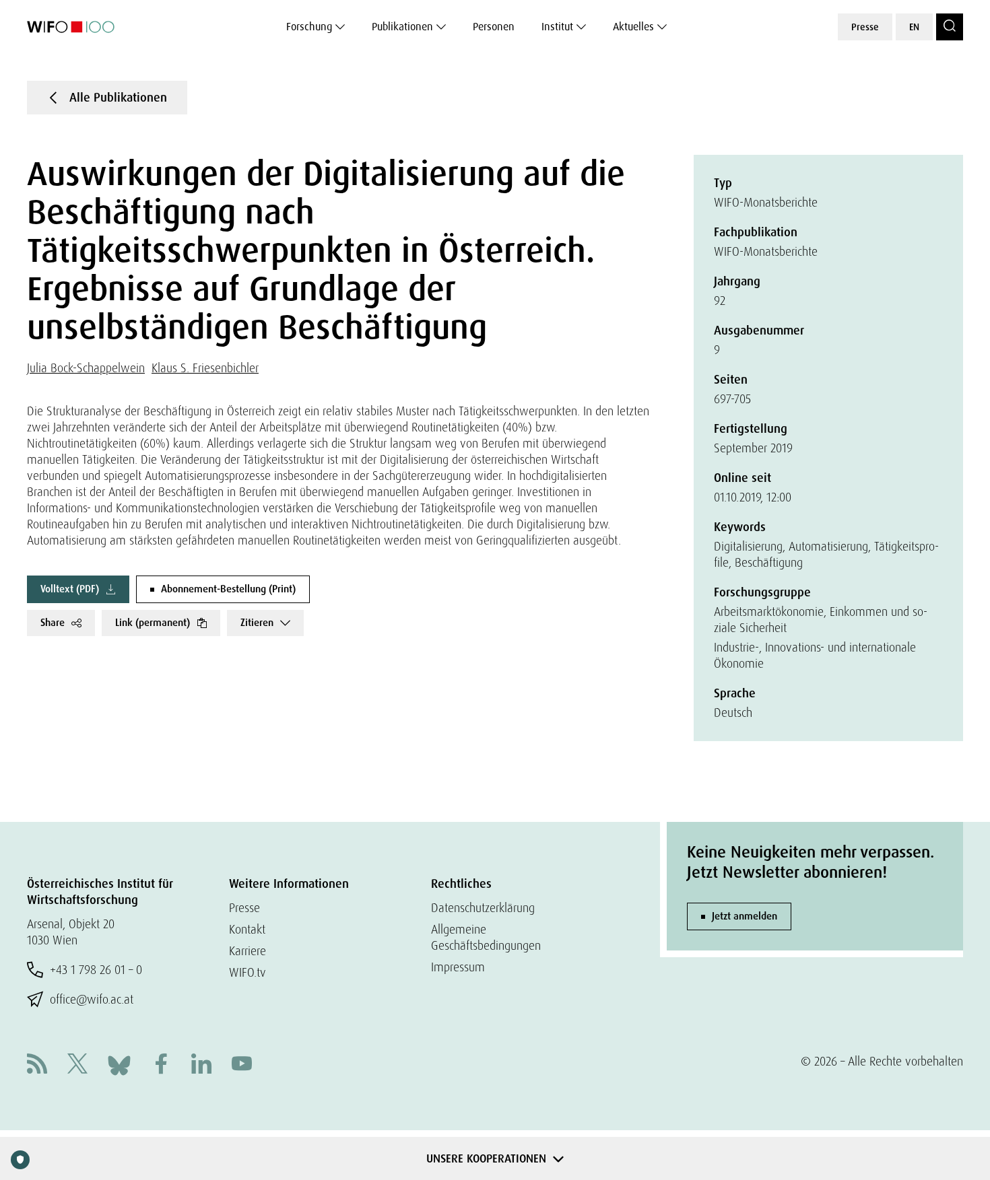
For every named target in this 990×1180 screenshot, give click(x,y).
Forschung (309, 27)
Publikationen (402, 27)
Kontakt (247, 929)
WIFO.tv (247, 972)
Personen (494, 27)
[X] (77, 1065)
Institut (557, 27)
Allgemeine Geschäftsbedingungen (486, 937)
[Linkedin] (201, 1065)
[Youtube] (242, 1065)
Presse (865, 27)
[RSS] (37, 1065)
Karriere (247, 951)
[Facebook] (161, 1065)
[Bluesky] (119, 1064)
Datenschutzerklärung (483, 907)
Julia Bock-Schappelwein (86, 368)
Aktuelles (633, 27)
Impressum (458, 967)
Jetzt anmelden (744, 916)
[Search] (949, 26)
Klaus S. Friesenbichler (205, 368)
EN (914, 27)
